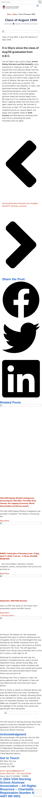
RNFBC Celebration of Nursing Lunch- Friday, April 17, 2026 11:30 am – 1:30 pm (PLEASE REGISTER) (19, 556)
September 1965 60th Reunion (13, 601)
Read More (4, 521)
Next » (12, 615)
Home (9, 14)
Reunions (35, 23)
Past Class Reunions (26, 23)
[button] (37, 5)
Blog (15, 14)
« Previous (4, 615)
